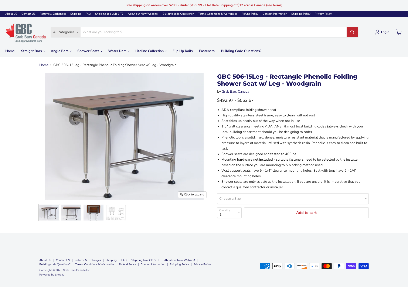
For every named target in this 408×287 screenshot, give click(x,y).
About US (11, 14)
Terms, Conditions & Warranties (217, 14)
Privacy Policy (323, 14)
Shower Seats (88, 51)
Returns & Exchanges (53, 14)
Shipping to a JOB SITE (109, 14)
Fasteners (207, 51)
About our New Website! (143, 14)
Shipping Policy (300, 14)
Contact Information (275, 14)
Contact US (28, 14)
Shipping (75, 14)
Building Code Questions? (241, 51)
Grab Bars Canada (235, 91)
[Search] (352, 32)
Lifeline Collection (149, 51)
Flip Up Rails (183, 51)
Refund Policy (249, 14)
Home (10, 51)
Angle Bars (60, 51)
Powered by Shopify (51, 275)
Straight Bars (32, 51)
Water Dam (117, 51)
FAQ (88, 14)
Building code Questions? (178, 14)
